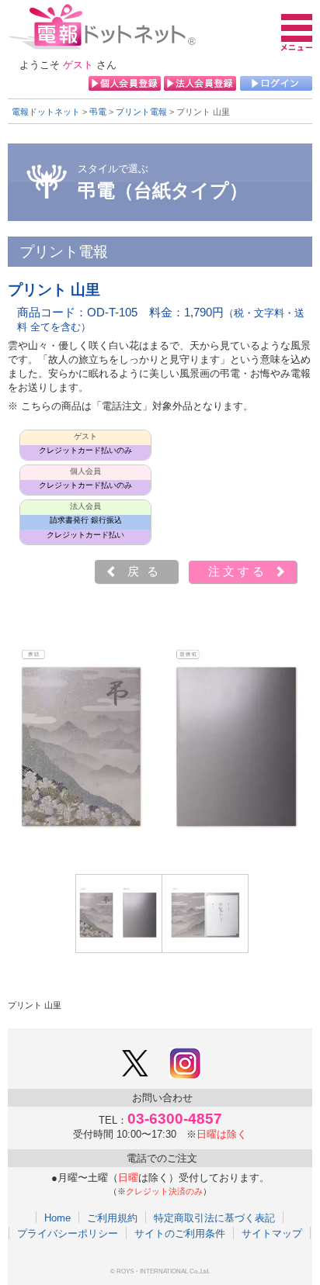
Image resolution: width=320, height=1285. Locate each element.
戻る (146, 571)
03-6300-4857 (174, 1119)
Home (57, 1217)
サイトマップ (272, 1233)
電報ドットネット (46, 111)
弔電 (97, 111)
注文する (237, 571)
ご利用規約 (112, 1217)
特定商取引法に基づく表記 (214, 1217)
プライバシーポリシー (67, 1233)
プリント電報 (141, 111)
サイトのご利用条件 (179, 1233)
